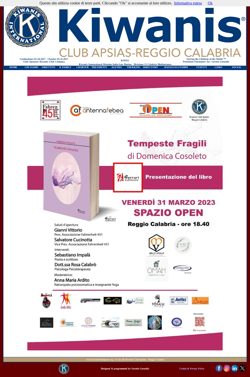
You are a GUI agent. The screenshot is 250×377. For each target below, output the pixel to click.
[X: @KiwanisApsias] (242, 370)
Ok (210, 3)
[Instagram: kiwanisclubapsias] (226, 370)
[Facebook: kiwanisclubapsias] (219, 370)
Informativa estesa (188, 3)
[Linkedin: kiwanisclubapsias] (234, 370)
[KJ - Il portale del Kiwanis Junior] (64, 372)
